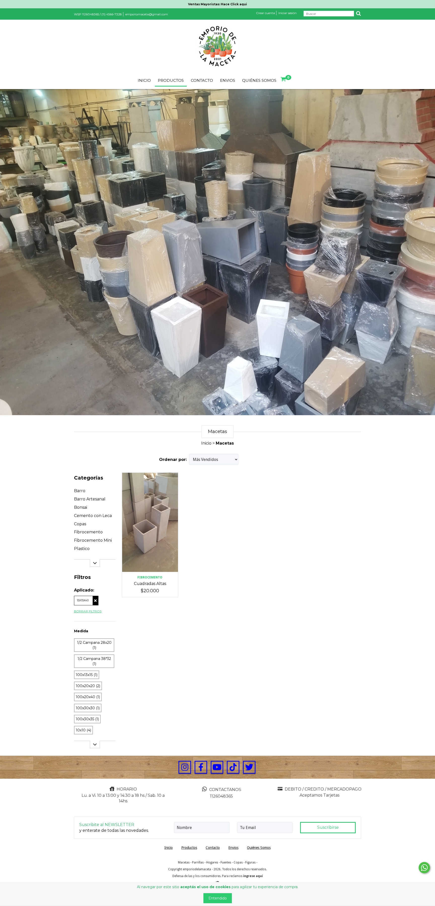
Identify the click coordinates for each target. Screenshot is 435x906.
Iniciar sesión (287, 13)
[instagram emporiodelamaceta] (184, 767)
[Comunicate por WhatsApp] (424, 867)
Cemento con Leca (93, 515)
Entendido (217, 898)
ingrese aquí (253, 876)
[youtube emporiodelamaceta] (217, 767)
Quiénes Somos (259, 80)
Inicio (144, 80)
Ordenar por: (173, 459)
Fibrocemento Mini (93, 540)
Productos (171, 80)
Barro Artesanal (89, 499)
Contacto (202, 80)
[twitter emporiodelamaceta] (249, 767)
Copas (80, 524)
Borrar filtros (87, 611)
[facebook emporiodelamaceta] (201, 767)
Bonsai (80, 507)
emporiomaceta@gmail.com (146, 14)
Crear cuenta (265, 13)
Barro (79, 490)
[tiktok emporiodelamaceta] (233, 767)
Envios (227, 80)
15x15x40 (83, 600)
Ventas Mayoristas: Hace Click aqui (217, 4)
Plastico (82, 548)
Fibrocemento (88, 532)
